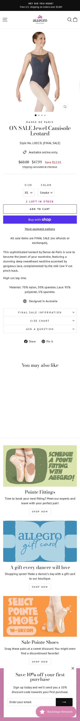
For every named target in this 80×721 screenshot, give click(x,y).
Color (46, 184)
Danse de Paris (40, 122)
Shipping (27, 166)
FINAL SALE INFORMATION (40, 312)
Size (28, 184)
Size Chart (40, 320)
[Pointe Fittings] (40, 466)
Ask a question (40, 329)
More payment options (40, 229)
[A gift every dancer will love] (40, 541)
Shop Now (40, 511)
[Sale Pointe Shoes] (40, 616)
